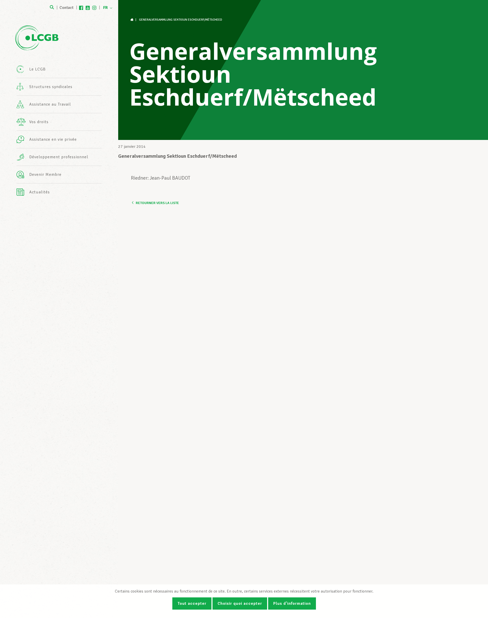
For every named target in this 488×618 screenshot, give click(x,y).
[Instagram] (94, 8)
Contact (66, 7)
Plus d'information (292, 603)
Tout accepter (191, 603)
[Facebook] (81, 8)
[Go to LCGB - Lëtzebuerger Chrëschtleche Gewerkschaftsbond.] (132, 20)
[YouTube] (88, 8)
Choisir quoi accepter (240, 603)
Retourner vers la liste (157, 203)
